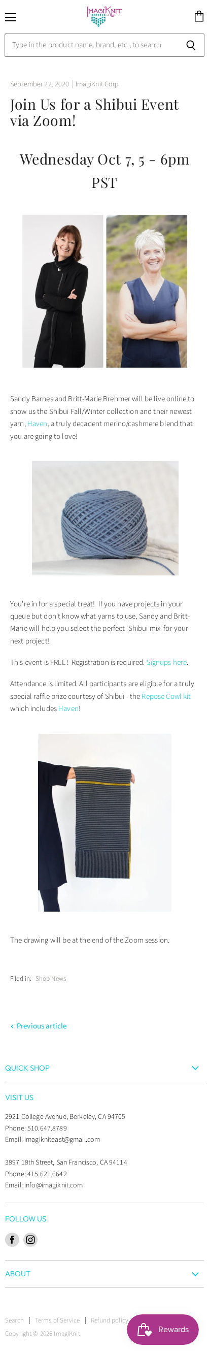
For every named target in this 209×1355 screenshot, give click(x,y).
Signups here (167, 662)
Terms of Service (57, 1320)
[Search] (191, 45)
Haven (37, 423)
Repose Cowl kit (166, 696)
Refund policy (109, 1320)
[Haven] (105, 582)
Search (14, 1320)
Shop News (51, 978)
